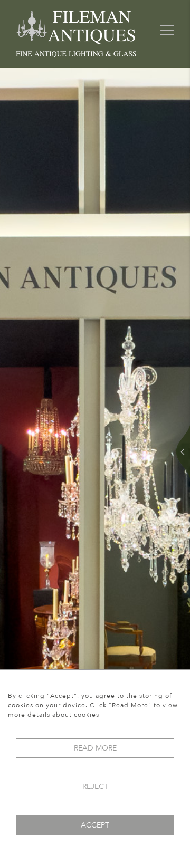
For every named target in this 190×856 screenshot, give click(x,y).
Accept (95, 825)
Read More (95, 748)
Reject (95, 787)
